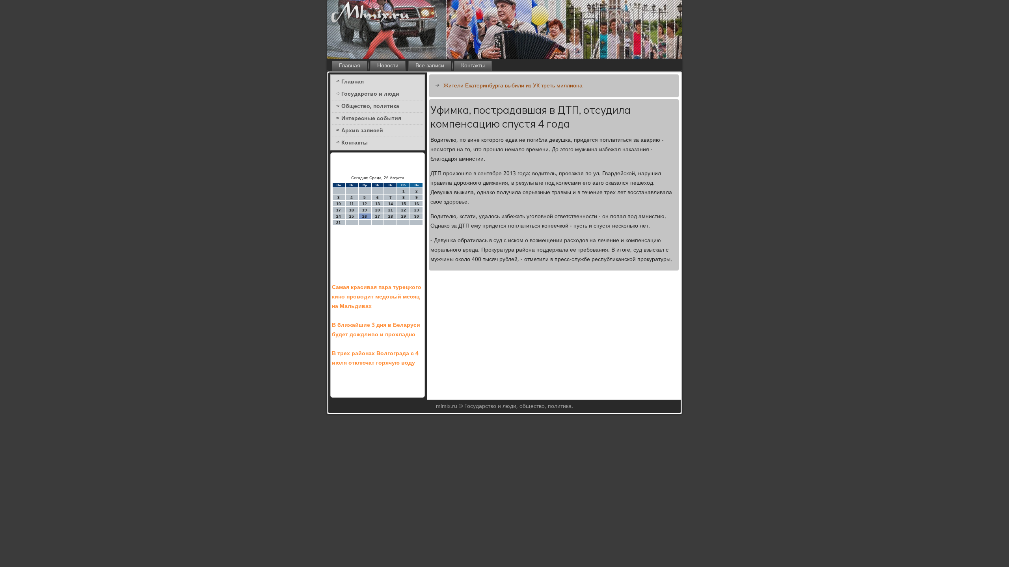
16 (416, 204)
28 (390, 216)
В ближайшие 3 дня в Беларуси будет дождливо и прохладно (376, 330)
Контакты (473, 65)
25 (351, 216)
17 (338, 210)
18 (351, 210)
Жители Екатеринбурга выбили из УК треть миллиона (513, 86)
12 (364, 204)
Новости (387, 65)
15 (403, 204)
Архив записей (362, 130)
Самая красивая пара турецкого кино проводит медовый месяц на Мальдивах (376, 297)
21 (390, 210)
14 (390, 204)
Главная (349, 65)
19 (364, 210)
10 (338, 204)
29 (403, 216)
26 (364, 216)
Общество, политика (370, 106)
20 (377, 210)
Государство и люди (370, 94)
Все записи (429, 65)
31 (338, 222)
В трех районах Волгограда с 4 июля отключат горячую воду (375, 358)
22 (403, 210)
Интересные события (371, 118)
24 (338, 216)
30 (416, 216)
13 (377, 204)
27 (377, 216)
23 (416, 210)
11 (352, 204)
